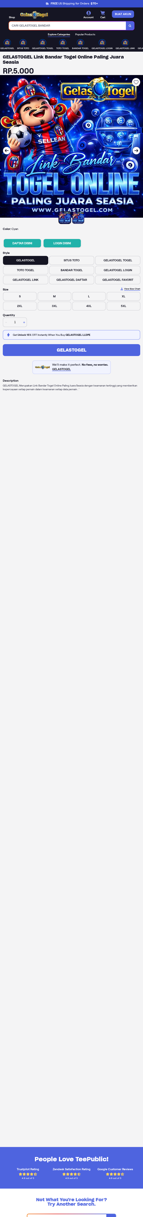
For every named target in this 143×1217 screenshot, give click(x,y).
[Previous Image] (6, 150)
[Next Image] (136, 150)
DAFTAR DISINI (22, 243)
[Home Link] (34, 15)
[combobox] (67, 26)
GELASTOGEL (71, 350)
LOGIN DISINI (62, 243)
